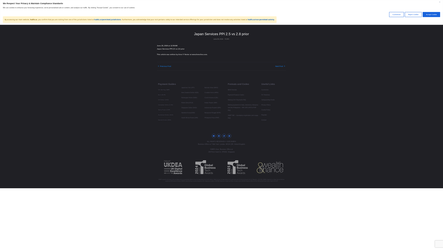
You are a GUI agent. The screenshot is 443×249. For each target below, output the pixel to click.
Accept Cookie (431, 14)
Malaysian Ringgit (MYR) (213, 113)
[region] (221, 12)
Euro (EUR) (162, 95)
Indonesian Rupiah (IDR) (213, 107)
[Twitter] (224, 136)
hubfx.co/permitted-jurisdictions (107, 19)
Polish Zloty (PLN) (187, 103)
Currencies (265, 90)
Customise (396, 14)
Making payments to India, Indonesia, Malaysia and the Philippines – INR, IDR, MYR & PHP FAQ (243, 107)
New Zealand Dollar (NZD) (190, 92)
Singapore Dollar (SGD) (189, 107)
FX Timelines (265, 95)
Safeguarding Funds (268, 100)
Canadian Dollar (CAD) (165, 105)
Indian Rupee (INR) (211, 103)
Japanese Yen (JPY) (188, 87)
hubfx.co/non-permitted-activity (261, 19)
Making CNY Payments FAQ (237, 100)
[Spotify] (229, 136)
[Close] (440, 2)
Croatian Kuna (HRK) (211, 92)
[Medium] (219, 136)
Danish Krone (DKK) (164, 120)
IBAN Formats (232, 90)
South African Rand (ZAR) (189, 118)
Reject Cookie (413, 14)
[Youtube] (214, 136)
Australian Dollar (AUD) (165, 115)
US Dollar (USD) (163, 100)
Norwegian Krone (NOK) (189, 97)
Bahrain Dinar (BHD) (211, 87)
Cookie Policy (265, 110)
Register (264, 115)
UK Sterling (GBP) (164, 90)
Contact (263, 120)
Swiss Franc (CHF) (164, 110)
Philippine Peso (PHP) (212, 118)
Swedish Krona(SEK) (188, 113)
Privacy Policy (266, 105)
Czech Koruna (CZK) (211, 97)
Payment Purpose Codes (236, 95)
